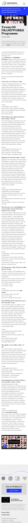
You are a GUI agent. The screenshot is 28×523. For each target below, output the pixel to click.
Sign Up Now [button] (14, 490)
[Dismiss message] (25, 8)
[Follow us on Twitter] (3, 479)
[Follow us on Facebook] (17, 479)
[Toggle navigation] (24, 3)
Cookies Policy (5, 515)
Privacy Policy (5, 512)
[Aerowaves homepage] (10, 3)
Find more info (12, 12)
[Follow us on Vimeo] (25, 479)
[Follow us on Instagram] (10, 479)
